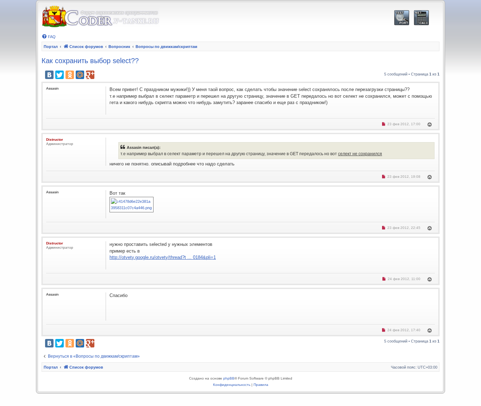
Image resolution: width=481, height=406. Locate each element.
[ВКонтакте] (49, 75)
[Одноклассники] (69, 75)
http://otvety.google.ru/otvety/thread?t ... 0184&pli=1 (163, 257)
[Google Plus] (90, 75)
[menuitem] (49, 36)
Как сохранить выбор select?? (90, 61)
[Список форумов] (101, 17)
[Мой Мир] (80, 75)
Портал (51, 46)
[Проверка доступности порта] (401, 17)
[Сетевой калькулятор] (421, 17)
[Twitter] (59, 75)
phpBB (229, 378)
